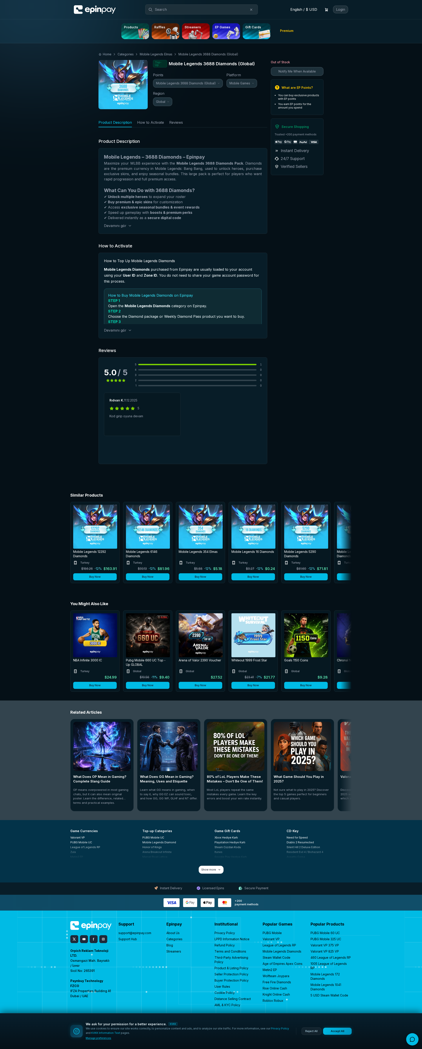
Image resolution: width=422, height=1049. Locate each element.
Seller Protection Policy (231, 974)
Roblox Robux (273, 1000)
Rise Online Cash (275, 988)
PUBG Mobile (272, 933)
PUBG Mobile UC (81, 842)
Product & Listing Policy (231, 968)
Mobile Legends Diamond (159, 842)
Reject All (311, 1031)
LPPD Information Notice (232, 939)
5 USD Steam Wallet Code (329, 995)
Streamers (173, 951)
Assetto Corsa (296, 856)
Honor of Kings (152, 847)
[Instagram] (103, 939)
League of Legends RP (85, 847)
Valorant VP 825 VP (325, 951)
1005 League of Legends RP (329, 966)
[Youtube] (84, 939)
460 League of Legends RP (331, 957)
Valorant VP (77, 837)
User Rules (222, 986)
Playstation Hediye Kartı (230, 842)
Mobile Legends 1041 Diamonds (326, 987)
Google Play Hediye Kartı (231, 856)
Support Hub (127, 939)
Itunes (218, 852)
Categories (174, 939)
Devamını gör (115, 225)
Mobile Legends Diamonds (282, 951)
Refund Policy (225, 945)
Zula (73, 852)
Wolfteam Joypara (276, 976)
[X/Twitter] (74, 939)
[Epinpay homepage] (95, 9)
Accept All (337, 1031)
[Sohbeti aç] (412, 1039)
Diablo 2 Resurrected (300, 842)
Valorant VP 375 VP (325, 945)
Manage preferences (98, 1038)
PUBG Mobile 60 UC (325, 933)
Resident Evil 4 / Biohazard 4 (305, 852)
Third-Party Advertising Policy (231, 960)
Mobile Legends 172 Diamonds (325, 976)
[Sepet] (326, 10)
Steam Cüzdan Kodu (228, 847)
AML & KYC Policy (227, 1005)
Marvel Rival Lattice (154, 856)
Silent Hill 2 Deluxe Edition (303, 847)
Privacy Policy (225, 933)
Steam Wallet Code (276, 957)
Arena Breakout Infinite (157, 852)
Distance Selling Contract (233, 999)
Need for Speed (297, 837)
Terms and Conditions (230, 951)
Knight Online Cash (276, 994)
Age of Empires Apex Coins (282, 964)
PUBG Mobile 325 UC (326, 939)
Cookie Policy (225, 993)
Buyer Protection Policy (232, 980)
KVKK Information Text (105, 1032)
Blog (169, 945)
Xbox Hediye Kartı (226, 837)
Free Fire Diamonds (277, 982)
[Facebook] (94, 939)
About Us (173, 933)
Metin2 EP (76, 856)
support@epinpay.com (134, 933)
